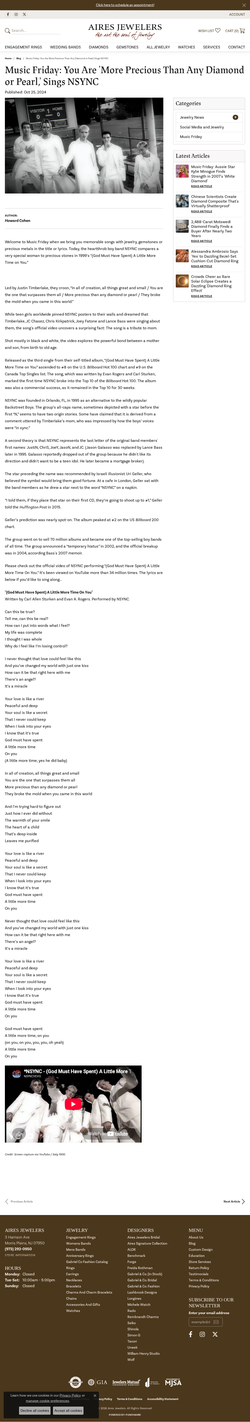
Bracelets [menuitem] (73, 1286)
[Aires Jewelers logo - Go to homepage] (125, 30)
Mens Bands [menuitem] (75, 1249)
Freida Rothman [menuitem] (140, 1268)
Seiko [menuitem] (131, 1323)
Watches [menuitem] (73, 1310)
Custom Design (201, 1249)
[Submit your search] (8, 30)
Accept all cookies (68, 1410)
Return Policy (199, 1268)
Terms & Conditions (204, 1280)
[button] (236, 14)
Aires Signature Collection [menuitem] (147, 1243)
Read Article (201, 186)
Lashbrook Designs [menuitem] (142, 1292)
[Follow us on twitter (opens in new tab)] (24, 15)
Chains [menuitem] (71, 1298)
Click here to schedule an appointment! (125, 5)
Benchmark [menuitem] (136, 1255)
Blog (18, 58)
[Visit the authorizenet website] (75, 1382)
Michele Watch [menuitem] (138, 1304)
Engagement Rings (23, 47)
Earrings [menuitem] (72, 1274)
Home (8, 58)
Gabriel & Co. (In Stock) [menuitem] (144, 1274)
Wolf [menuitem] (131, 1359)
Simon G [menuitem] (133, 1335)
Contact (236, 47)
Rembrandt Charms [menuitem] (143, 1317)
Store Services (200, 1262)
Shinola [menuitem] (133, 1329)
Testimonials (198, 1274)
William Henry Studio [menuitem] (143, 1353)
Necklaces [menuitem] (74, 1280)
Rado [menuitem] (131, 1310)
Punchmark (133, 1414)
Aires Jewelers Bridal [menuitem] (143, 1237)
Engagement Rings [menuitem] (81, 1237)
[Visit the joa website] (152, 1382)
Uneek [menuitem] (132, 1347)
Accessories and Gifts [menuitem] (83, 1304)
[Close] (244, 5)
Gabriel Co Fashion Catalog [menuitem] (87, 1262)
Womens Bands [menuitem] (78, 1243)
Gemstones (127, 47)
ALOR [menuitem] (131, 1249)
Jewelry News (208, 117)
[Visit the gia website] (97, 1382)
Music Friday (191, 136)
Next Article (232, 1202)
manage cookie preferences (47, 1401)
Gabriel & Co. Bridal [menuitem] (142, 1280)
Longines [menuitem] (134, 1298)
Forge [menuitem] (131, 1262)
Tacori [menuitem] (132, 1341)
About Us (196, 1237)
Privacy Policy (199, 1286)
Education (197, 1255)
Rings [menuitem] (70, 1268)
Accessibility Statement (162, 1399)
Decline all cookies (35, 1410)
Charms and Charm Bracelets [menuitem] (89, 1292)
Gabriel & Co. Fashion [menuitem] (143, 1286)
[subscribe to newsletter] (216, 1322)
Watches (186, 47)
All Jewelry (158, 47)
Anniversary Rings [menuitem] (80, 1255)
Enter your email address (209, 1313)
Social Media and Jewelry (202, 127)
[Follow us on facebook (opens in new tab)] (8, 15)
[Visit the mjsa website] (173, 1382)
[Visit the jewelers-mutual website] (126, 1382)
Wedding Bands (65, 47)
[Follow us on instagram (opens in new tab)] (16, 15)
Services (211, 47)
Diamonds (98, 47)
